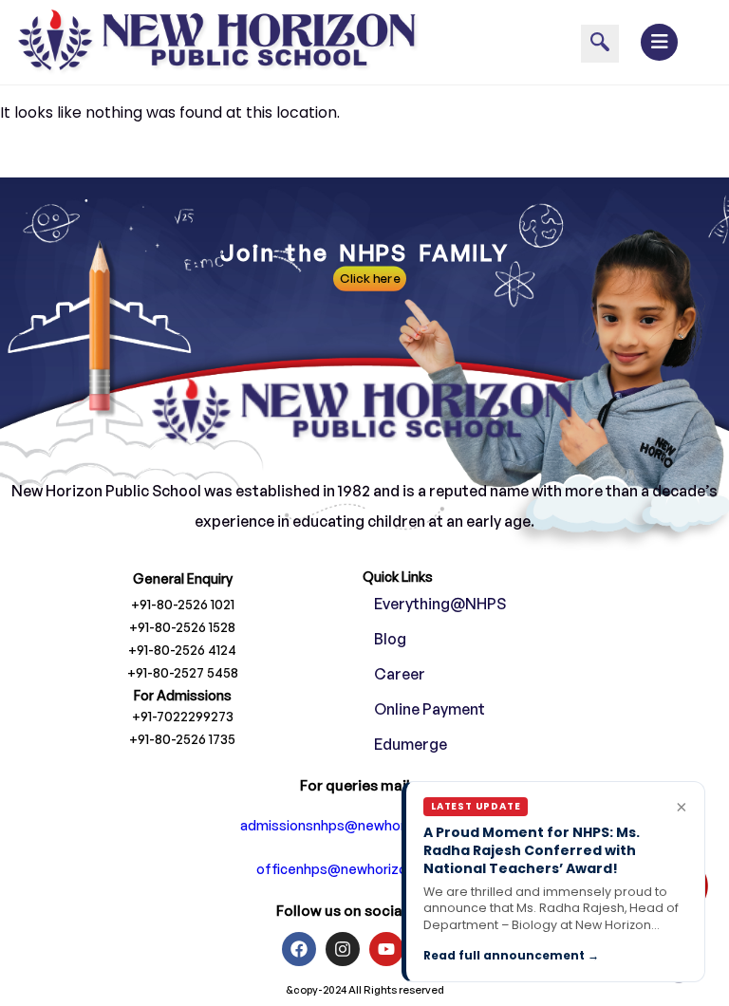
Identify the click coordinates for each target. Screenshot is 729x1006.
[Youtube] (386, 949)
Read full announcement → (511, 955)
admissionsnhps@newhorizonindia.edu (365, 825)
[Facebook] (299, 949)
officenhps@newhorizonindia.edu (364, 869)
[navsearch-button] (600, 44)
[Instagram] (343, 949)
